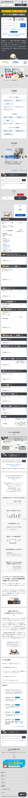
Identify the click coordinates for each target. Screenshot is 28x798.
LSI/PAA (15, 33)
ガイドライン (6, 248)
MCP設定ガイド (6, 241)
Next (26, 75)
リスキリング (7, 29)
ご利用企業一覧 (15, 170)
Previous (2, 75)
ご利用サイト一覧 (23, 170)
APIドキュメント (21, 44)
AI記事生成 (17, 35)
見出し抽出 (22, 33)
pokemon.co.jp (10, 464)
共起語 (11, 35)
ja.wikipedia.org (14, 465)
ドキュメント (6, 247)
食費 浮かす (14, 29)
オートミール (23, 29)
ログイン (7, 5)
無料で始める (21, 5)
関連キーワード (8, 33)
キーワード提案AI (14, 31)
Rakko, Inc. (14, 796)
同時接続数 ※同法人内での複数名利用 (7, 235)
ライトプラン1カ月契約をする (13, 646)
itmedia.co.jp (18, 464)
